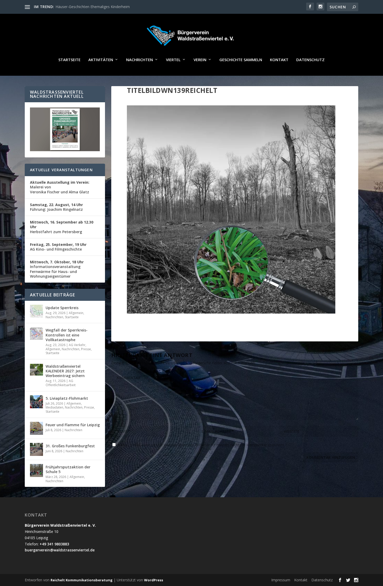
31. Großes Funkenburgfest (70, 445)
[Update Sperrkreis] (36, 311)
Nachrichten (139, 60)
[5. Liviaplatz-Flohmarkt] (36, 401)
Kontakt (279, 60)
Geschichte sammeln (240, 60)
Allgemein (76, 313)
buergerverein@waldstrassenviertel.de (60, 549)
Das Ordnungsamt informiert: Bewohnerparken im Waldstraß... (108, 6)
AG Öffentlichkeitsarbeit (61, 383)
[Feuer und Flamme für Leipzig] (36, 428)
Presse (86, 349)
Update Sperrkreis (62, 307)
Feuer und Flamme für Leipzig (73, 424)
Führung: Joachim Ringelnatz (56, 207)
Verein (200, 60)
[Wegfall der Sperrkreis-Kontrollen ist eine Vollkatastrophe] (36, 333)
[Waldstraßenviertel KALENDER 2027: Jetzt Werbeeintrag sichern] (36, 369)
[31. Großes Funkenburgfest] (36, 449)
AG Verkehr (77, 345)
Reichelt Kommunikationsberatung (82, 580)
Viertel (173, 60)
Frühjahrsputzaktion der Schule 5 (68, 469)
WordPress (153, 580)
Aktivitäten (100, 60)
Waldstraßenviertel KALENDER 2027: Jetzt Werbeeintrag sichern (65, 371)
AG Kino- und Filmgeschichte (58, 247)
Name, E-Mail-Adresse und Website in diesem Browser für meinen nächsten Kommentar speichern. (201, 444)
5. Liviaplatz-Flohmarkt (67, 398)
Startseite (69, 60)
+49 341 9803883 (54, 544)
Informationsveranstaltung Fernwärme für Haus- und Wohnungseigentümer (57, 269)
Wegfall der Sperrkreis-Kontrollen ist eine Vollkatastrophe (67, 335)
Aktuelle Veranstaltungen (61, 169)
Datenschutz (310, 60)
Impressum (280, 579)
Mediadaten (54, 407)
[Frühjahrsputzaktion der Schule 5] (36, 470)
